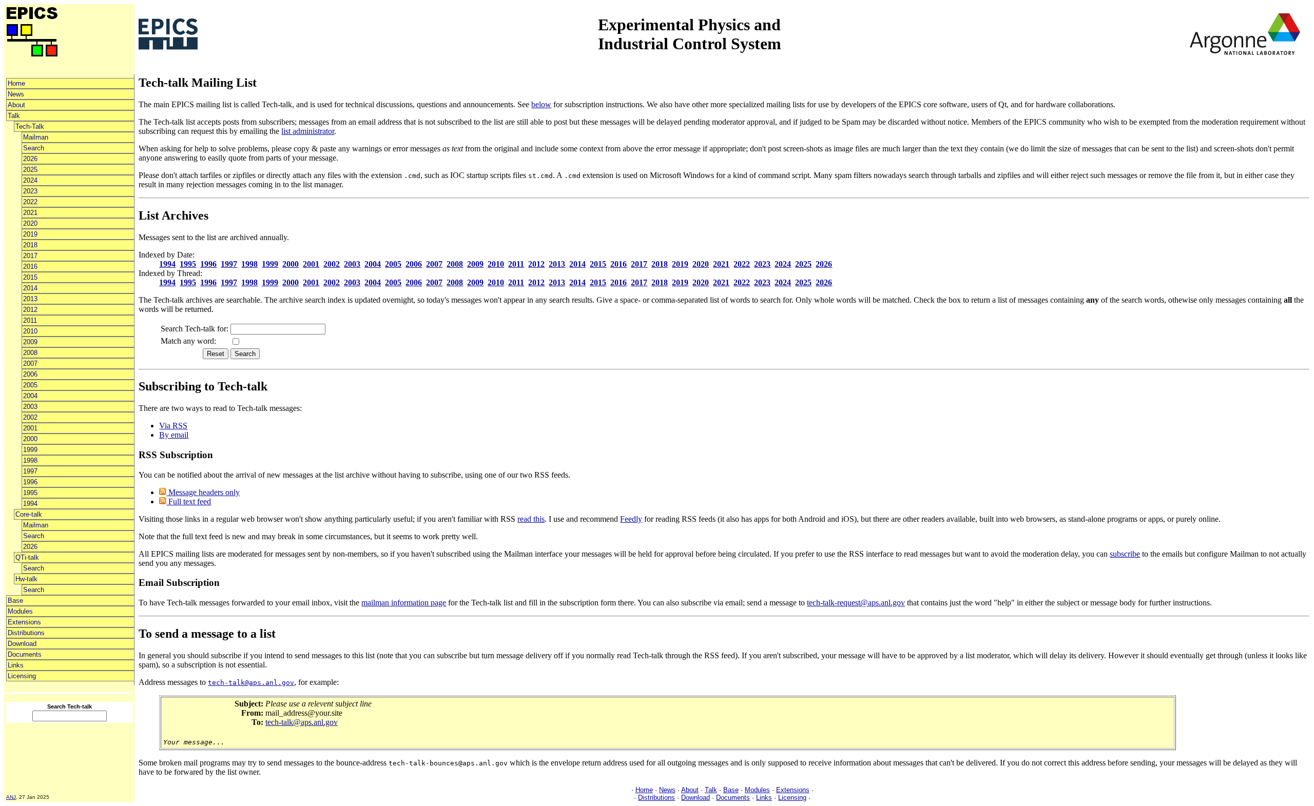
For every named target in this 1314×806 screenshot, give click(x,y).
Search (33, 148)
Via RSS (173, 425)
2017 (30, 256)
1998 (30, 460)
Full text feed (188, 501)
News (16, 94)
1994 (30, 503)
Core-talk (28, 514)
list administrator (307, 131)
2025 (30, 169)
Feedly (631, 519)
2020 (30, 223)
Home (16, 83)
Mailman (35, 137)
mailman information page (403, 602)
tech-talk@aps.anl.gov (301, 722)
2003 (30, 406)
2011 (30, 320)
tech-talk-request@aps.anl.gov (856, 602)
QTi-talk (27, 557)
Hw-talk (26, 579)
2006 (30, 374)
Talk (14, 116)
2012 (30, 309)
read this (531, 519)
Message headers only (203, 492)
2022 (30, 202)
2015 (30, 277)
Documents (25, 654)
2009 (30, 342)
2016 (30, 266)
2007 (30, 363)
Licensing (22, 676)
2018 (30, 245)
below (541, 104)
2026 (30, 159)
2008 (30, 353)
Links (16, 665)
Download (22, 643)
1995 (30, 493)
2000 (30, 439)
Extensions (24, 622)
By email (173, 434)
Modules (20, 611)
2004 (30, 396)
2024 (30, 180)
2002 (30, 417)
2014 (30, 288)
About (16, 105)
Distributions (26, 633)
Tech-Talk (29, 126)
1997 (30, 471)
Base (15, 600)
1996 (30, 482)
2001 (30, 428)
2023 (30, 191)
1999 (30, 450)
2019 (30, 234)
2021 (30, 213)
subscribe (1125, 553)
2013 (30, 299)
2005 (30, 385)
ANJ (11, 797)
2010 (30, 331)
